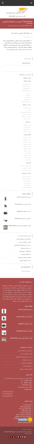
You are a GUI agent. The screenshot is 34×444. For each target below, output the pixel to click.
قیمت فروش (28, 163)
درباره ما (24, 429)
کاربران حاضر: (27, 405)
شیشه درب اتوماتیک (27, 142)
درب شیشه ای (28, 97)
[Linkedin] (14, 437)
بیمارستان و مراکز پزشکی (26, 178)
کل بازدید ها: (27, 421)
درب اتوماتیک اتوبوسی (27, 37)
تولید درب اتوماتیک (27, 125)
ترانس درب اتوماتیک (27, 137)
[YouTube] (22, 437)
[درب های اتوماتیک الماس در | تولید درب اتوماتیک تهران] (17, 14)
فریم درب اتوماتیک (27, 146)
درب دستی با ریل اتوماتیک (26, 248)
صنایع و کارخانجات (27, 185)
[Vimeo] (16, 437)
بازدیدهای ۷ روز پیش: (25, 415)
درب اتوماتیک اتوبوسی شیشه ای (21, 33)
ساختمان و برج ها (27, 183)
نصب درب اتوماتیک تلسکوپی (25, 260)
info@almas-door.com (23, 387)
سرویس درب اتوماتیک (26, 114)
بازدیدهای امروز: (27, 407)
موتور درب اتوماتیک (27, 155)
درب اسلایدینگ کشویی (26, 90)
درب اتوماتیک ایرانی (27, 127)
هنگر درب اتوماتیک (27, 157)
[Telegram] (25, 437)
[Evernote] (20, 437)
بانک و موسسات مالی (27, 176)
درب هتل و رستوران (27, 181)
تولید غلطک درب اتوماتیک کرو (25, 251)
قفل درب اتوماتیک (27, 148)
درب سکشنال (28, 95)
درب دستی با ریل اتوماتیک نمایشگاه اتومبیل (22, 245)
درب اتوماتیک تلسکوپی (26, 86)
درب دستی (29, 110)
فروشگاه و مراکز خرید (27, 187)
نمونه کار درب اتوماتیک (26, 173)
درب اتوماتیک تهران (27, 129)
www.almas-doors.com (8, 391)
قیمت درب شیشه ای (27, 170)
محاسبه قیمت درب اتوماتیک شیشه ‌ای (24, 239)
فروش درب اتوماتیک (27, 131)
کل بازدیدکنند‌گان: (26, 422)
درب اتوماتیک (28, 122)
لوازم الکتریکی (28, 153)
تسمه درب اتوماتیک (27, 140)
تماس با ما (29, 429)
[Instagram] (18, 437)
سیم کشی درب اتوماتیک (26, 116)
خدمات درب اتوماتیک (27, 105)
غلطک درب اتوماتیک (27, 144)
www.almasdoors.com (8, 394)
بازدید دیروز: (28, 411)
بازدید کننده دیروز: (26, 413)
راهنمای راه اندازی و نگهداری (25, 112)
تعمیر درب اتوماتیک (27, 108)
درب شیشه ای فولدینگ (26, 101)
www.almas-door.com (8, 396)
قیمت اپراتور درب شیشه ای (26, 166)
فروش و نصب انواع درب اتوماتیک (24, 257)
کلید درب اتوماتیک (27, 151)
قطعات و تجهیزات (27, 134)
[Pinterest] (11, 437)
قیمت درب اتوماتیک (27, 168)
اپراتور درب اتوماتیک (27, 78)
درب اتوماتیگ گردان (27, 88)
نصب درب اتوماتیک (27, 119)
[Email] (9, 437)
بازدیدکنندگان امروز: (26, 409)
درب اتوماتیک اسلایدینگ (26, 254)
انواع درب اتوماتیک (27, 81)
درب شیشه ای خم (27, 99)
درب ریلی (29, 93)
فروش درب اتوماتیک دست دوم (25, 242)
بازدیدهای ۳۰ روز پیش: (25, 417)
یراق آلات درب (28, 159)
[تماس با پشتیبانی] (30, 419)
